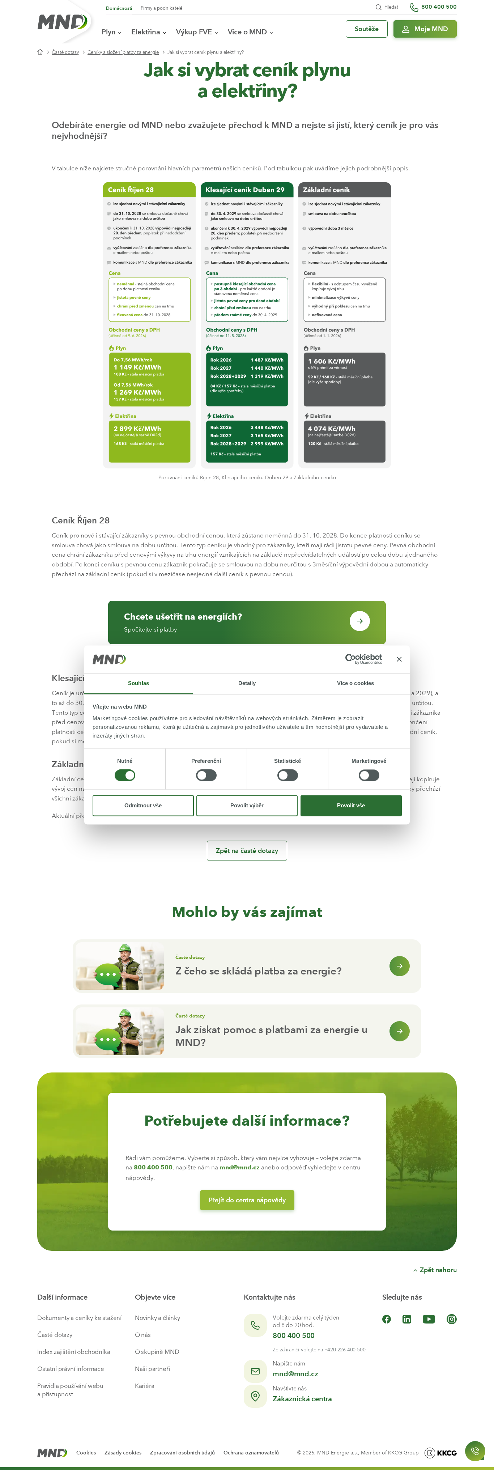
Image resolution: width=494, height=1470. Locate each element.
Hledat (391, 7)
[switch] (206, 775)
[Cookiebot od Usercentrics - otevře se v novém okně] (350, 659)
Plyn (108, 31)
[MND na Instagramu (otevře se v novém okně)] (452, 1319)
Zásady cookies (123, 1453)
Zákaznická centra (302, 1398)
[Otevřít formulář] (475, 1451)
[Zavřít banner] (399, 659)
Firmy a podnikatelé (161, 8)
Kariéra (144, 1385)
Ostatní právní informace (70, 1368)
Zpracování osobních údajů (182, 1453)
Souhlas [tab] (138, 683)
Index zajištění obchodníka (73, 1351)
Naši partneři (152, 1368)
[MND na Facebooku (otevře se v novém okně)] (386, 1319)
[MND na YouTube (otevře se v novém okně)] (429, 1319)
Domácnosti (119, 8)
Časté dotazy (65, 52)
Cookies (86, 1453)
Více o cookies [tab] (355, 683)
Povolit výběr (247, 805)
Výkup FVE (194, 31)
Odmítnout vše (143, 805)
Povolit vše (351, 805)
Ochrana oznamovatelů (251, 1453)
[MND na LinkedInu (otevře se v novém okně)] (407, 1319)
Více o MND (247, 31)
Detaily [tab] (247, 683)
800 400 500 (294, 1335)
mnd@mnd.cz (295, 1373)
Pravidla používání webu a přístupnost (70, 1390)
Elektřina (145, 31)
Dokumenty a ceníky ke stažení (79, 1317)
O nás (143, 1334)
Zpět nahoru (438, 1270)
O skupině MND (157, 1351)
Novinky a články (157, 1317)
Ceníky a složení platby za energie (123, 52)
